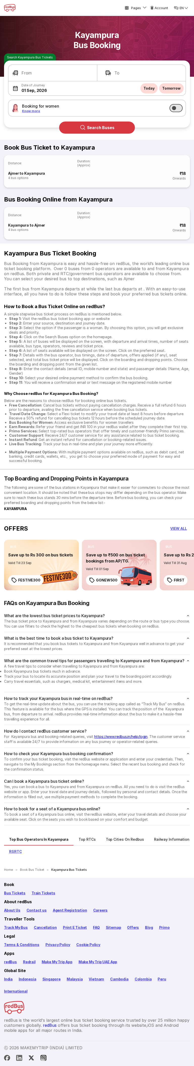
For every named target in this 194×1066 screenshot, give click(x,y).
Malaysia (75, 979)
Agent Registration (70, 910)
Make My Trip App (57, 962)
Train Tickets (43, 893)
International (16, 991)
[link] (41, 565)
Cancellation (45, 927)
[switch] (176, 108)
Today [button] (149, 88)
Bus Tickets (15, 893)
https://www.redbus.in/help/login (121, 736)
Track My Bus (16, 927)
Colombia (143, 979)
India (8, 979)
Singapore (51, 979)
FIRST (179, 580)
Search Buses (100, 127)
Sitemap (113, 927)
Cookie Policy (88, 944)
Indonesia (27, 979)
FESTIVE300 (29, 580)
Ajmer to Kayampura (26, 173)
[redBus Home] (10, 8)
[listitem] (13, 547)
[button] (52, 73)
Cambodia (119, 979)
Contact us (37, 910)
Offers (133, 927)
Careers (100, 910)
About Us (12, 910)
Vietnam (96, 979)
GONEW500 (106, 580)
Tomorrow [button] (171, 88)
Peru (162, 979)
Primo (164, 927)
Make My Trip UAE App (98, 962)
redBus (10, 962)
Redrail (29, 962)
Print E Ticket (75, 927)
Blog (149, 927)
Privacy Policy (57, 944)
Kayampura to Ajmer (26, 225)
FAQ (96, 927)
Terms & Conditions (21, 944)
